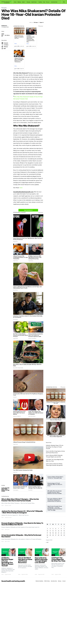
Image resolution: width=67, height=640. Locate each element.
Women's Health (22, 555)
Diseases (28, 2)
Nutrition (40, 2)
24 (47, 535)
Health (23, 2)
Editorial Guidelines (39, 581)
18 (50, 533)
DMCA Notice (47, 581)
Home (15, 2)
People (4, 8)
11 (50, 530)
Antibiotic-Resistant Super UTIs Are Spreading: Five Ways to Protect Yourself (54, 447)
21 (58, 533)
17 (47, 533)
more (20, 187)
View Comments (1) (28, 210)
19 (53, 533)
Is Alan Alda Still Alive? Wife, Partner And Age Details (5, 489)
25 (50, 535)
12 (53, 530)
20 (55, 533)
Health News (34, 2)
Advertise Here (54, 2)
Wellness (19, 2)
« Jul (47, 542)
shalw (2, 33)
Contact (64, 581)
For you (47, 2)
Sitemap (59, 581)
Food (44, 2)
